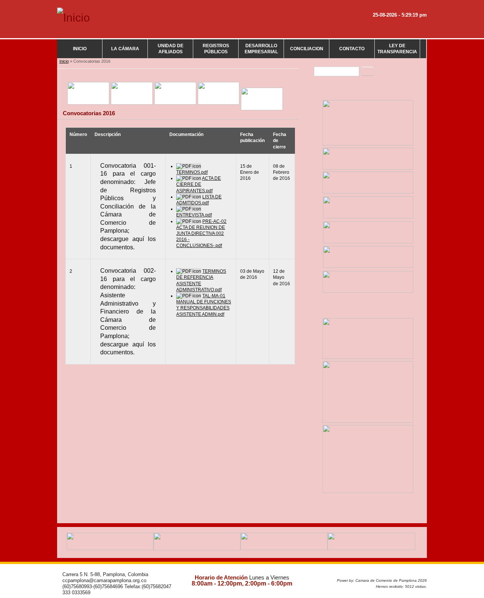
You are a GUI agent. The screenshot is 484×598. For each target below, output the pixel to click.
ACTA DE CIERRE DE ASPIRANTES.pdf (198, 184)
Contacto (352, 48)
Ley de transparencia (397, 48)
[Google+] (381, 29)
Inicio (80, 48)
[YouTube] (400, 29)
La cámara (125, 48)
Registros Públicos (216, 48)
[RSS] (418, 29)
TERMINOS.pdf (192, 172)
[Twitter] (363, 29)
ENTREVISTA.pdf (194, 215)
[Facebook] (345, 29)
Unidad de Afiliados (170, 48)
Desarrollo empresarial (261, 48)
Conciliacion (306, 48)
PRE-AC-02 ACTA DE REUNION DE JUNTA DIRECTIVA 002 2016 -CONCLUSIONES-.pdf (201, 234)
